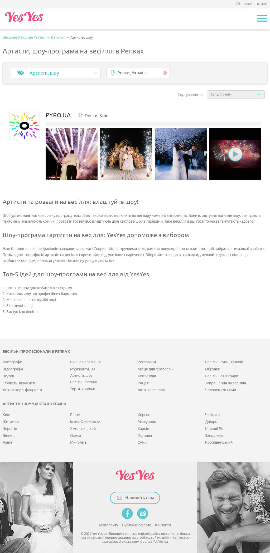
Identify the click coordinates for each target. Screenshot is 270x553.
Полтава (145, 435)
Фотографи (12, 362)
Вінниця (10, 435)
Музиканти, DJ (82, 369)
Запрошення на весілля (225, 383)
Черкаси (212, 415)
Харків (143, 429)
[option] (71, 154)
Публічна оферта (136, 525)
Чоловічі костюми (220, 390)
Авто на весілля (151, 390)
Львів (7, 442)
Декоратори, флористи (22, 390)
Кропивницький (219, 442)
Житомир (11, 421)
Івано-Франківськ (85, 421)
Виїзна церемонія (85, 362)
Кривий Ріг (214, 429)
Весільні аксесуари (221, 376)
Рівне (75, 415)
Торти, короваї (82, 389)
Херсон (144, 415)
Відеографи (13, 369)
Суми (142, 442)
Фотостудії (147, 376)
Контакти (163, 525)
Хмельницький (83, 429)
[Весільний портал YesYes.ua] (24, 19)
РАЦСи (143, 383)
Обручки (212, 369)
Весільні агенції (83, 382)
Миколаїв (78, 442)
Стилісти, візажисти (19, 383)
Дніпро (211, 421)
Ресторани (147, 362)
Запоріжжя (214, 435)
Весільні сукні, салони (224, 362)
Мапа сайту (108, 525)
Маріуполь (147, 421)
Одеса (75, 435)
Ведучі (8, 376)
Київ (6, 415)
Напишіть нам (255, 4)
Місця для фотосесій (155, 369)
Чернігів (10, 429)
